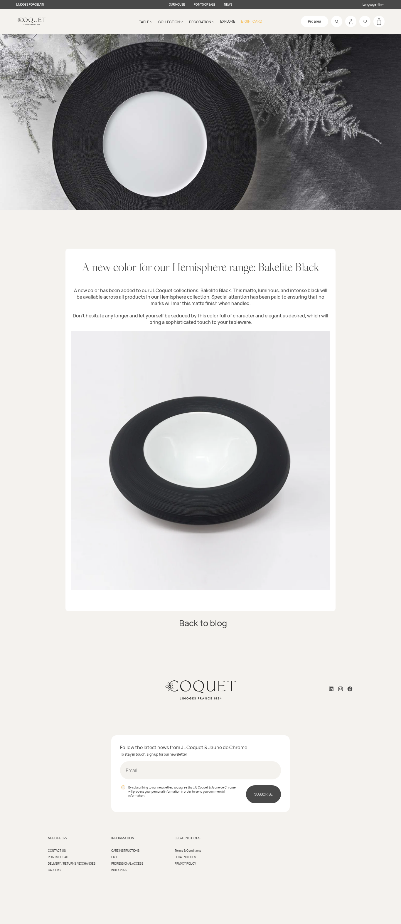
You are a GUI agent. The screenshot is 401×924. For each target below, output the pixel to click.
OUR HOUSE (177, 4)
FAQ (114, 857)
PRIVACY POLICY (185, 863)
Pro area (314, 21)
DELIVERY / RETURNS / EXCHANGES (71, 863)
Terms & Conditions (188, 850)
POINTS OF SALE (204, 4)
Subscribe (263, 794)
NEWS (228, 4)
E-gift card (251, 21)
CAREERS (54, 870)
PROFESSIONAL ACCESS (127, 863)
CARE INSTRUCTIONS (125, 850)
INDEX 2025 (119, 870)
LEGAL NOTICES (185, 857)
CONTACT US (57, 850)
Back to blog (203, 623)
